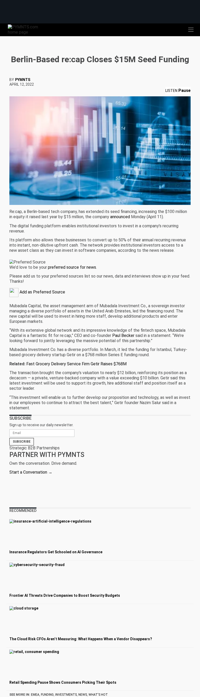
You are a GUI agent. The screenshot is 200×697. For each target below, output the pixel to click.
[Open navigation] (191, 29)
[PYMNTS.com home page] (26, 29)
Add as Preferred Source (41, 292)
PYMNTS (22, 80)
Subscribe (21, 441)
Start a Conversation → (30, 472)
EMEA (35, 694)
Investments (66, 694)
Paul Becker (123, 335)
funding (47, 694)
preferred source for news (72, 267)
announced (120, 216)
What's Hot (98, 694)
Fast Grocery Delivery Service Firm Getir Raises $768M (76, 363)
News (82, 694)
